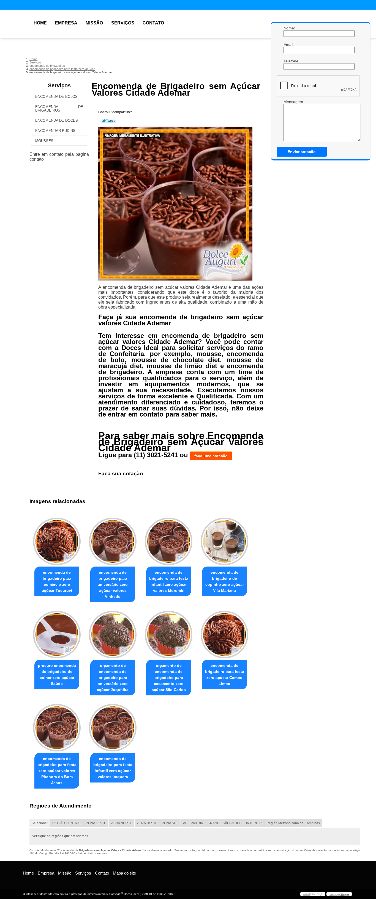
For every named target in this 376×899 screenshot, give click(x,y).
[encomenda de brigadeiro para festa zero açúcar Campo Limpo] (224, 634)
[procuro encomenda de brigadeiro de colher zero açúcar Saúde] (57, 634)
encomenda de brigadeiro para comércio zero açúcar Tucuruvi (57, 581)
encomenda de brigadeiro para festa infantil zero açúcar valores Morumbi (168, 581)
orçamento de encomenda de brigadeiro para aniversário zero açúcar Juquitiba (113, 677)
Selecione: (40, 823)
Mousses (44, 141)
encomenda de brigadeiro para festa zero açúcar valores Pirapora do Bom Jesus (57, 770)
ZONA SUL (170, 823)
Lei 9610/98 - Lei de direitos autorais (83, 853)
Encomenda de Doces (56, 120)
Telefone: (289, 61)
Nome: (289, 28)
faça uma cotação (211, 456)
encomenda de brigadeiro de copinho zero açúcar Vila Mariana (224, 581)
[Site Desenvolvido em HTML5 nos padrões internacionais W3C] (312, 894)
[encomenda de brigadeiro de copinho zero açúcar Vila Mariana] (224, 541)
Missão (94, 23)
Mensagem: (289, 101)
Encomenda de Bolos (56, 97)
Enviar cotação (302, 151)
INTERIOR (254, 823)
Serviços (122, 23)
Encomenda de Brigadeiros (59, 108)
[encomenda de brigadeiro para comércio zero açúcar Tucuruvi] (57, 541)
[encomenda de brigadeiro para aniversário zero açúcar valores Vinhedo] (113, 541)
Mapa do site (124, 873)
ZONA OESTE (147, 823)
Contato (153, 23)
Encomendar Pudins (55, 131)
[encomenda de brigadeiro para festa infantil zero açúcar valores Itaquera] (113, 727)
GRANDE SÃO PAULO (224, 823)
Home (40, 23)
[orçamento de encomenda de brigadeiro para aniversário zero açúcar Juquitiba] (113, 634)
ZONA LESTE (96, 823)
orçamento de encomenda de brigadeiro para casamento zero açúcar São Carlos (169, 677)
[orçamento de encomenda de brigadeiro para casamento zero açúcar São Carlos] (168, 634)
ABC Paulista (193, 823)
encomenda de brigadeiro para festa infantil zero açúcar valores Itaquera (112, 767)
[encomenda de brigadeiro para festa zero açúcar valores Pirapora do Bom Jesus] (57, 727)
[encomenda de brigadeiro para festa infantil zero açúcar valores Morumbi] (168, 541)
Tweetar (108, 120)
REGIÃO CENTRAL (66, 823)
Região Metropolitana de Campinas (293, 823)
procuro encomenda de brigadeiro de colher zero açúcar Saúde (57, 674)
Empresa (66, 23)
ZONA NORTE (121, 823)
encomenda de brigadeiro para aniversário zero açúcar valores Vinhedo (113, 584)
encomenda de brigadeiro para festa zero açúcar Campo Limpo (224, 674)
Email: (289, 44)
